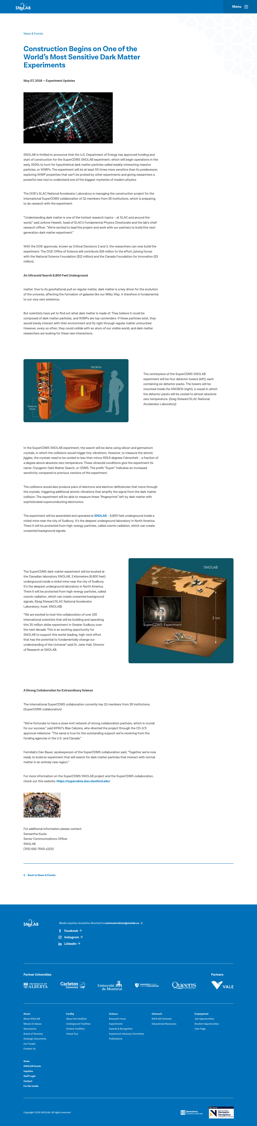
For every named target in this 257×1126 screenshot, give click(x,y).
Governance (29, 1028)
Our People (29, 1043)
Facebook (71, 931)
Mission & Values (32, 1024)
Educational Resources (164, 1024)
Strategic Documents (34, 1038)
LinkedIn (70, 944)
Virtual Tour (72, 1034)
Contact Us (29, 1048)
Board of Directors (33, 1034)
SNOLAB (100, 516)
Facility (70, 1013)
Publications (115, 1038)
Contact (27, 1081)
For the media (30, 1086)
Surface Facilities (75, 1028)
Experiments (116, 1024)
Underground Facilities (78, 1024)
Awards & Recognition (121, 1028)
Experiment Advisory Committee (126, 1034)
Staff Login (29, 1076)
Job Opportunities (204, 1018)
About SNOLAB (31, 1018)
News (26, 1061)
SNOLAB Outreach (162, 1018)
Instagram (71, 937)
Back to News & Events (41, 875)
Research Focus (117, 1018)
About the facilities (76, 1018)
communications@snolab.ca (121, 923)
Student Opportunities (207, 1024)
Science (113, 1013)
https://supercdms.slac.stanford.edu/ (83, 781)
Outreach (157, 1013)
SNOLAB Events (32, 1066)
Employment (201, 1013)
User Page (200, 1028)
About (26, 1013)
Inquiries (28, 1071)
